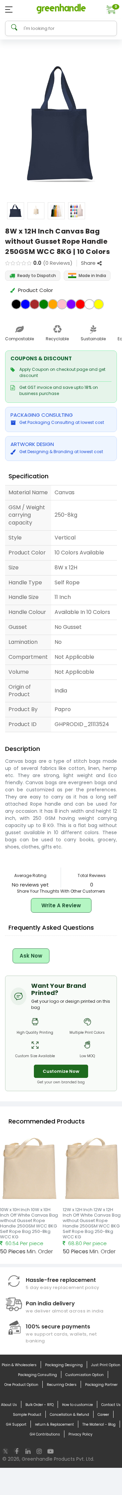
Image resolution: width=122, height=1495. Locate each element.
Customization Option (84, 1374)
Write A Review (61, 905)
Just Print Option (105, 1365)
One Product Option (21, 1384)
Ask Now (31, 955)
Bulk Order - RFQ (39, 1404)
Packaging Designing (64, 1365)
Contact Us (111, 1404)
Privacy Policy (80, 1434)
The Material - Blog (99, 1424)
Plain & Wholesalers (19, 1365)
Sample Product (27, 1414)
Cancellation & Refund (69, 1414)
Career (103, 1414)
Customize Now (61, 1071)
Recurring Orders (62, 1384)
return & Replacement (54, 1424)
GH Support (16, 1424)
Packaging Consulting (37, 1374)
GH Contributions (45, 1434)
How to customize (77, 1404)
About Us (9, 1404)
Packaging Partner (101, 1384)
